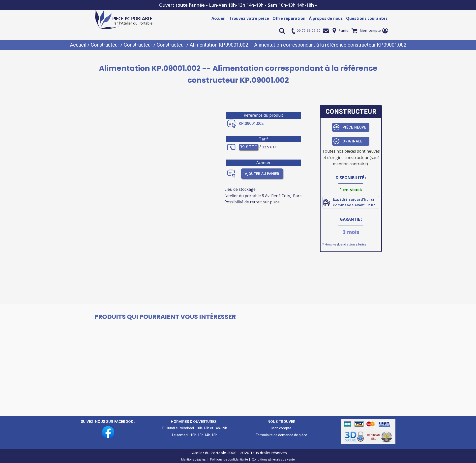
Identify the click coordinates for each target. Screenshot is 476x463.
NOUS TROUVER (282, 421)
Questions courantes (366, 18)
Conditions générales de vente (272, 459)
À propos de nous (326, 18)
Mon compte (370, 30)
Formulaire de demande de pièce (281, 435)
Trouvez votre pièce (249, 18)
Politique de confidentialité (228, 459)
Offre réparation (288, 18)
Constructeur (105, 45)
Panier (344, 30)
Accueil (218, 18)
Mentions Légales (193, 459)
